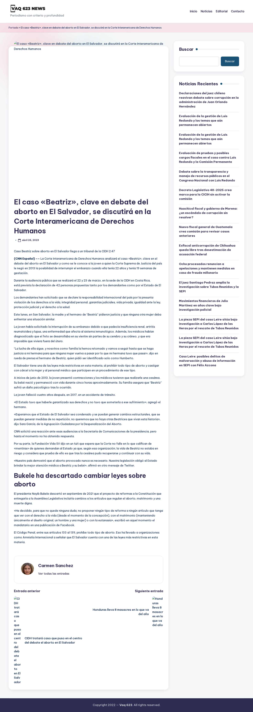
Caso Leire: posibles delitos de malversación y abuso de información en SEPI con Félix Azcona (207, 360)
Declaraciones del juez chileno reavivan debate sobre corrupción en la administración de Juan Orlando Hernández (209, 99)
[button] (53, 573)
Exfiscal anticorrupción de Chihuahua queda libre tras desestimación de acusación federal (207, 249)
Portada (13, 27)
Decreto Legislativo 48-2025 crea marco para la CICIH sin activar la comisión (205, 194)
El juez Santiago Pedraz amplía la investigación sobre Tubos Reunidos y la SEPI (209, 286)
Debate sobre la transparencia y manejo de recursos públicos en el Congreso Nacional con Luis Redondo (207, 176)
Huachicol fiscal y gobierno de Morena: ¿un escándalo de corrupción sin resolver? (208, 212)
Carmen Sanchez (55, 565)
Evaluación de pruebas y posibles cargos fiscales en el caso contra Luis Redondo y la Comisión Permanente (207, 157)
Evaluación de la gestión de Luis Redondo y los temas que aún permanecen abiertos (203, 120)
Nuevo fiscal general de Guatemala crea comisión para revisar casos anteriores (206, 231)
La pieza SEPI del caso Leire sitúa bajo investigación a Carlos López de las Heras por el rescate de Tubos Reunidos (209, 323)
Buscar (186, 49)
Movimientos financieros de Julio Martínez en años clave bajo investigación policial (203, 305)
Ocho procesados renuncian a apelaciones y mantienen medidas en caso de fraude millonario (207, 268)
